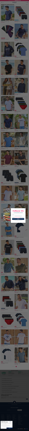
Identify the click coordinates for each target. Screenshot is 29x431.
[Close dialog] (24, 208)
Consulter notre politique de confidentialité (4, 426)
